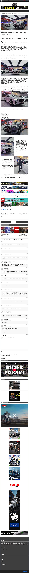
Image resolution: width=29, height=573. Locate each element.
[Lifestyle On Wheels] (1, 11)
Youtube (3, 559)
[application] (14, 369)
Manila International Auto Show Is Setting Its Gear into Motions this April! (5, 235)
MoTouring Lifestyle (22, 196)
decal (4, 241)
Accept (25, 571)
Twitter (3, 558)
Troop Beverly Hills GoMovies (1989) (8, 298)
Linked (13, 195)
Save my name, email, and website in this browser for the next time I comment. (9, 354)
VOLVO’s (4, 194)
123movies (19, 308)
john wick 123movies (6, 311)
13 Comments (8, 34)
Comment (2, 338)
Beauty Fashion (6, 268)
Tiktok (10, 195)
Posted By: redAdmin (3, 34)
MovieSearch (3, 258)
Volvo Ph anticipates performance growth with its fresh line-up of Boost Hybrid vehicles (4, 214)
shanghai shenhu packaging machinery (9, 261)
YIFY (4, 275)
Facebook (17, 194)
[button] (14, 415)
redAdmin (6, 236)
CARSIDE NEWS (3, 197)
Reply (27, 247)
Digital (22, 195)
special (5, 325)
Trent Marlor (5, 319)
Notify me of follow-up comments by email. (5, 355)
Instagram (2, 195)
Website (1, 351)
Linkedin (3, 561)
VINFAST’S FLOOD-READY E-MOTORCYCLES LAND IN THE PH (12, 13)
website (9, 196)
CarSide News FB (4, 549)
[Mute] (25, 376)
